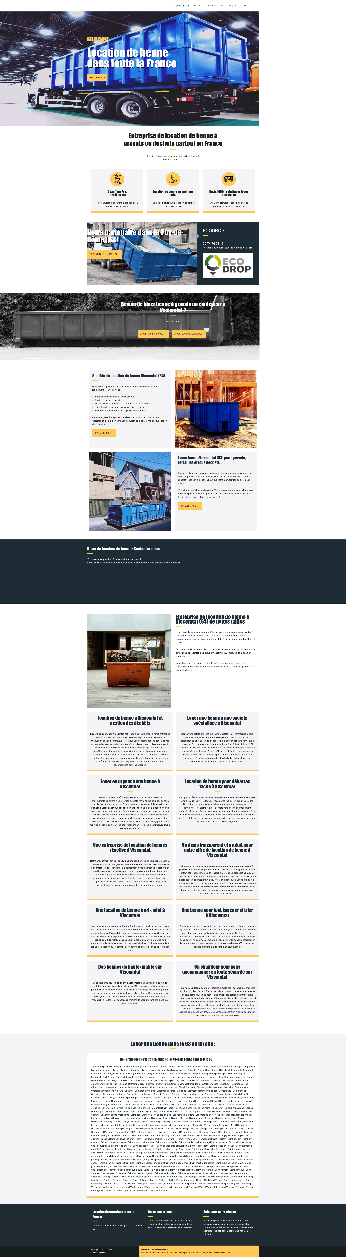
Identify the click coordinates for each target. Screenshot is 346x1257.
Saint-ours (135, 1166)
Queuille (105, 1139)
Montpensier (161, 1125)
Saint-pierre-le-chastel (192, 1166)
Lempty (146, 1114)
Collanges (212, 1090)
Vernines (245, 1183)
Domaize (122, 1097)
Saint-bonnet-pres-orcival (170, 1145)
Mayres (116, 1121)
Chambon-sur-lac (108, 1084)
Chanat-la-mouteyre (166, 1084)
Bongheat (96, 1077)
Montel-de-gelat (119, 1125)
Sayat (225, 1176)
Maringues (209, 1118)
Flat (197, 1101)
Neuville (140, 1128)
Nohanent (160, 1128)
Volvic (120, 1190)
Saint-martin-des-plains (202, 1163)
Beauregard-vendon (136, 1073)
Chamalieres (227, 1080)
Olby (190, 1128)
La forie (106, 1108)
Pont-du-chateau (140, 1135)
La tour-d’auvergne (234, 1108)
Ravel (122, 1139)
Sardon (105, 1176)
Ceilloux (134, 1080)
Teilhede (163, 1180)
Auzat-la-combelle (151, 1070)
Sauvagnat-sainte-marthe (168, 1176)
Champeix (124, 1084)
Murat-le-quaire (221, 1125)
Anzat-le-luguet (132, 1066)
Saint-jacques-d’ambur (161, 1159)
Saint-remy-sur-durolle (202, 1169)
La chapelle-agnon (235, 1104)
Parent (128, 1132)
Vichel (148, 1187)
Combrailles (225, 1090)
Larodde (152, 1111)
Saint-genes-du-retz (206, 1152)
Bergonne (153, 1073)
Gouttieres (116, 1104)
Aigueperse (97, 1066)
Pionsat (117, 1135)
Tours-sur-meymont (234, 1180)
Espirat (159, 1101)
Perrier (214, 1132)
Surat (136, 1180)
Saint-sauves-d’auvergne (114, 1173)
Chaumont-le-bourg (113, 1090)
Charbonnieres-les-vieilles (142, 1087)
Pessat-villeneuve (244, 1132)
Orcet (224, 1128)
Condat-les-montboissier (140, 1094)
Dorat (143, 1097)
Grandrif (127, 1104)
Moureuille (197, 1125)
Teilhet (172, 1180)
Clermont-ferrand (197, 1090)
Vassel (193, 1183)
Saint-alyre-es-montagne (114, 1142)
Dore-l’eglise (153, 1097)
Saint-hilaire (107, 1159)
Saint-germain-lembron (172, 1156)
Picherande (97, 1135)
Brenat (172, 1077)
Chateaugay (203, 1087)
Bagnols (192, 1070)
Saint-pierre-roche (214, 1166)
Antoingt (118, 1066)
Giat (230, 1101)
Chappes (214, 1084)
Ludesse (107, 1118)
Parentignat (139, 1132)
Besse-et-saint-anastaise (183, 1073)
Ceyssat (180, 1080)
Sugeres (127, 1180)
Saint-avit (234, 1142)
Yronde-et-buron (140, 1190)
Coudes (167, 1094)
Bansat (201, 1070)
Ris (144, 1139)
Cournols (177, 1094)
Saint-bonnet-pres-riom (196, 1145)
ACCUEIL (198, 5)
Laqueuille (142, 1111)
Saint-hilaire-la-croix (124, 1159)
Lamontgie (98, 1111)
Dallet (104, 1097)
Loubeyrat (96, 1118)
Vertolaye (108, 1187)
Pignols (108, 1135)
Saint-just (129, 1163)
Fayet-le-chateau (185, 1101)
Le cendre (208, 1111)
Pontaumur (156, 1135)
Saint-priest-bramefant (237, 1166)
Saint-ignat (142, 1159)
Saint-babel (246, 1142)
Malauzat (136, 1118)
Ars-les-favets (184, 1066)
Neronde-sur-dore (100, 1128)
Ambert (108, 1066)
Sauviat (203, 1176)
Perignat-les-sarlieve (168, 1132)
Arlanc (172, 1066)
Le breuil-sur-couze (169, 1111)
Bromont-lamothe (196, 1077)
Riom (139, 1139)
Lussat (117, 1118)
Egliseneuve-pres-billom (241, 1097)
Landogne (110, 1111)
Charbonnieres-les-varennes (113, 1087)
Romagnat (204, 1139)
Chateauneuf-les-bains (222, 1087)
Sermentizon (236, 1176)
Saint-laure (141, 1163)
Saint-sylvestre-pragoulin (141, 1173)
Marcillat (184, 1118)
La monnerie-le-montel (149, 1108)
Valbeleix (125, 1183)
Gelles (214, 1101)
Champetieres (137, 1084)
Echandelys (188, 1097)
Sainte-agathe (240, 1173)
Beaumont (235, 1070)
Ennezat (107, 1101)
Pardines (119, 1132)
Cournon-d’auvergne (193, 1094)
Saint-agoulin (235, 1139)
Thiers (199, 1180)
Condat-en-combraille (114, 1094)
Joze (173, 1104)
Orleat (250, 1128)
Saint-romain (222, 1169)
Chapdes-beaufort (198, 1084)
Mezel (173, 1121)
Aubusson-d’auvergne (231, 1066)
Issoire (159, 1104)
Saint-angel (205, 1142)
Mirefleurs (183, 1121)
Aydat (183, 1070)
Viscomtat (211, 1187)
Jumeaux (193, 1104)
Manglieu (157, 1118)
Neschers (116, 1128)
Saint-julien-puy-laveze (111, 1163)
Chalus (215, 1080)
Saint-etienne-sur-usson (240, 1149)
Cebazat (124, 1080)
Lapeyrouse (123, 1111)
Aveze (175, 1070)
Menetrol (154, 1121)
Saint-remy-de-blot (153, 1169)
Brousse (211, 1077)
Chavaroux (140, 1090)
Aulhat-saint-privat (102, 1070)
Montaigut (236, 1121)
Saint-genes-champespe (182, 1152)
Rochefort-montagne (187, 1139)
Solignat (117, 1180)
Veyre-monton (121, 1187)
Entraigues (118, 1101)
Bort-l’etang (109, 1077)
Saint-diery (185, 1149)
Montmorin (147, 1125)
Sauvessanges (190, 1176)
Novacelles (181, 1128)
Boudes (120, 1077)
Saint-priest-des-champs (104, 1169)
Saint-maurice (223, 1163)
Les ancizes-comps (161, 1114)
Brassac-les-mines (158, 1077)
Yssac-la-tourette (158, 1190)
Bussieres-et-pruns (244, 1077)
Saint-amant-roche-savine (141, 1142)
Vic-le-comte (137, 1187)
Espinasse (149, 1101)
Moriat (187, 1125)
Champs (150, 1084)
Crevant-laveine (225, 1094)
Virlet (202, 1187)
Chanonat (183, 1084)
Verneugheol (233, 1183)
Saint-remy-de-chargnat (176, 1169)
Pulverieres (215, 1135)
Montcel (105, 1125)
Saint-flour (135, 1152)
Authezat (136, 1070)
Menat (145, 1121)
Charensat (162, 1087)
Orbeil (217, 1128)
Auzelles (166, 1070)
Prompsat (190, 1135)
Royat (214, 1139)
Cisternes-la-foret (166, 1090)
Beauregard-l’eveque (114, 1073)
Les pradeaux (226, 1114)
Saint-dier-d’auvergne (167, 1149)
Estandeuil (170, 1101)
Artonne (197, 1066)
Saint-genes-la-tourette (230, 1152)
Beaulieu (224, 1070)
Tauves (154, 1180)
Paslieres (152, 1132)
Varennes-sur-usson (177, 1183)
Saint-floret (123, 1152)
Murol (233, 1125)
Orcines (233, 1128)
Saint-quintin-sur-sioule (130, 1169)
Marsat (242, 1118)
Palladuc (109, 1132)
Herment (137, 1104)
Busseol (229, 1077)
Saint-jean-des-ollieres (206, 1159)
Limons (247, 1114)
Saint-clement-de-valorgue (113, 1149)
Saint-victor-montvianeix (190, 1173)
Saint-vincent (211, 1173)
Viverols (230, 1187)
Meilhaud (136, 1121)
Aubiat (206, 1066)
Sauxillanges (214, 1176)
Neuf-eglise (128, 1128)
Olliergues (199, 1128)
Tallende (144, 1180)
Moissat (206, 1121)
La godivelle (117, 1108)
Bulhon (220, 1077)
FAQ (231, 5)
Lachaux (250, 1108)
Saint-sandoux (237, 1169)
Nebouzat (242, 1125)
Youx (127, 1190)
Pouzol (180, 1135)
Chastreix (190, 1087)
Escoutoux (137, 1101)
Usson (116, 1183)
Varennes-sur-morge (155, 1183)
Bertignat (164, 1073)
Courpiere (210, 1094)
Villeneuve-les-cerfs (163, 1187)
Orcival (242, 1128)
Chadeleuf (205, 1080)
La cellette (219, 1104)
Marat (175, 1118)
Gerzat (223, 1101)
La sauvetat (218, 1108)
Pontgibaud (169, 1135)
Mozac (208, 1125)
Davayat (112, 1097)
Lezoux (238, 1114)
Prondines (202, 1135)
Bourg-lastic (131, 1077)
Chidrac (151, 1090)
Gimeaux (246, 1101)
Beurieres (202, 1073)
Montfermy (135, 1125)
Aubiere (215, 1066)
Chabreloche (192, 1080)
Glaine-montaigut (100, 1104)
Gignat (237, 1101)
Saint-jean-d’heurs (183, 1159)
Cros (236, 1094)
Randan (114, 1139)
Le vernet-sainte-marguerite (115, 1114)
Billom (211, 1073)
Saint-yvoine (225, 1173)
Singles (108, 1180)
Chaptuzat (225, 1084)
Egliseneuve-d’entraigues (214, 1097)
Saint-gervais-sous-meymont (227, 1156)
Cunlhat (95, 1097)
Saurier (150, 1176)
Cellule (162, 1080)
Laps (132, 1111)
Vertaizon (96, 1187)
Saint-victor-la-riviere (166, 1173)
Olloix (209, 1128)
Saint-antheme (220, 1142)
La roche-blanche (185, 1108)
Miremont (195, 1121)
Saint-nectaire (121, 1166)
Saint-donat (198, 1149)
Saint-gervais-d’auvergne (198, 1156)
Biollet (219, 1073)
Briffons (181, 1077)
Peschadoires (226, 1132)
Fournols (205, 1101)
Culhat (243, 1094)
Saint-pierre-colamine (168, 1166)
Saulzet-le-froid (118, 1176)
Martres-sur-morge (101, 1121)
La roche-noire (202, 1108)
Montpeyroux (176, 1125)
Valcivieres (137, 1183)
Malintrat (146, 1118)
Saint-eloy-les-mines (216, 1149)
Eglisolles (96, 1101)
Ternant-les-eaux (186, 1180)
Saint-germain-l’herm (148, 1156)
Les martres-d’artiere (184, 1114)
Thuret (219, 1180)
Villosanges (181, 1187)
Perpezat (205, 1132)
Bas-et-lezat (212, 1070)
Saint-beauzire (98, 1145)
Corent (158, 1094)
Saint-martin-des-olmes (176, 1163)
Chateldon (96, 1090)
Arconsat (155, 1066)
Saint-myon (106, 1166)
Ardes (164, 1066)
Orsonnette (97, 1132)
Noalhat (149, 1128)
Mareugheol (196, 1118)
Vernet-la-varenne (216, 1183)
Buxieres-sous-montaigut (105, 1080)
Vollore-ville (109, 1190)
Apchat (145, 1066)
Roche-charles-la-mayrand (161, 1139)
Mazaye (126, 1121)
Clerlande (182, 1090)
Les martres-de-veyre (207, 1114)
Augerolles (249, 1066)
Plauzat (127, 1135)
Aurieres (125, 1070)
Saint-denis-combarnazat (141, 1149)
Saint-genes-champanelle (155, 1152)
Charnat (173, 1087)
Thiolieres (209, 1180)
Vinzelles (193, 1187)
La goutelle (131, 1108)
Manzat (167, 1118)
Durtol (177, 1097)
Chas (181, 1087)
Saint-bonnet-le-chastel (119, 1145)
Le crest (228, 1111)
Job (166, 1104)
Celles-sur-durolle (148, 1080)
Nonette (170, 1128)
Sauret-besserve (136, 1176)
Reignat (131, 1139)
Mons (214, 1121)
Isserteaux (149, 1104)
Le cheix (218, 1111)
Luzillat (126, 1118)
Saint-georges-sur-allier (123, 1156)
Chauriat (129, 1090)
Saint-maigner (155, 1163)
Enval (128, 1101)
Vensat (202, 1183)
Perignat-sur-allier (189, 1132)
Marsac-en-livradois (226, 1118)
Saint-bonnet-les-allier (144, 1145)
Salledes (95, 1176)
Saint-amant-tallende (167, 1142)
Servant (248, 1176)
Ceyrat (171, 1080)
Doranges (133, 1097)
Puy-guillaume (229, 1135)
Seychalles (97, 1180)
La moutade (168, 1108)
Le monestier (241, 1111)
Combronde (239, 1090)
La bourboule (206, 1104)
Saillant (223, 1139)
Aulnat (116, 1070)
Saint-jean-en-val (228, 1159)
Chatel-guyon (242, 1087)
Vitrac (222, 1187)
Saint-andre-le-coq (188, 1142)
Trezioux (107, 1183)
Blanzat (228, 1073)
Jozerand (182, 1104)
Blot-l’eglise (240, 1073)
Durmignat (167, 1097)
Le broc (184, 1111)
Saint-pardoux (149, 1166)
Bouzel (143, 1077)
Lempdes (136, 1114)
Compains (96, 1094)
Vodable (240, 1187)
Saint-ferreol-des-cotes (103, 1152)
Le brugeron (195, 1111)
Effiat (197, 1097)
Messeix (164, 1121)
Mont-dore (224, 1121)
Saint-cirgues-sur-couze (222, 1145)
